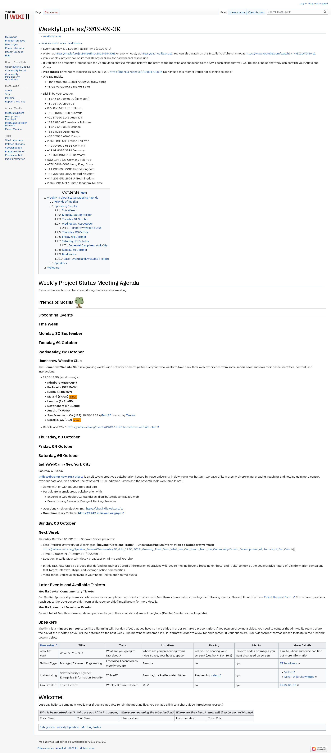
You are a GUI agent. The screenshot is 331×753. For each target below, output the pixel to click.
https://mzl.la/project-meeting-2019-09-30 (84, 53)
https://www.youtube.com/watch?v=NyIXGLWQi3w (279, 53)
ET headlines (288, 663)
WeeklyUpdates (52, 36)
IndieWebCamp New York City (59, 476)
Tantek (130, 415)
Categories (47, 727)
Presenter (47, 645)
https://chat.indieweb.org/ (103, 508)
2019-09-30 (288, 685)
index (63, 43)
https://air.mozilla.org (156, 53)
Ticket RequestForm (278, 597)
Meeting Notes (91, 727)
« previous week (48, 43)
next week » (75, 43)
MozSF (106, 415)
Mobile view (87, 748)
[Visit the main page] (17, 15)
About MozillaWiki (66, 748)
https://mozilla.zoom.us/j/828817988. (135, 72)
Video (288, 672)
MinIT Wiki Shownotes (299, 676)
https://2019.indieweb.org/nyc (99, 513)
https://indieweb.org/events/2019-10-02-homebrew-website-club (112, 427)
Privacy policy (46, 748)
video (214, 675)
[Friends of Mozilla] (79, 302)
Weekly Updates (68, 727)
